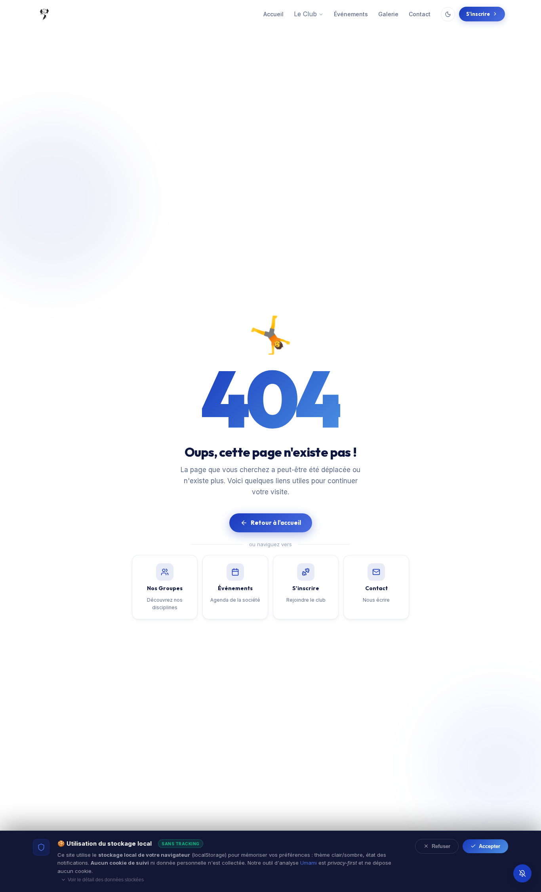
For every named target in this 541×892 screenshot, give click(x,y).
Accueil (273, 14)
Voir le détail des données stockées (106, 879)
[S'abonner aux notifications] (522, 873)
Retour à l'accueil (276, 522)
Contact (420, 14)
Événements (351, 14)
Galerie (388, 14)
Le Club (305, 14)
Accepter (489, 846)
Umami (308, 863)
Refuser (441, 846)
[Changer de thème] (448, 14)
